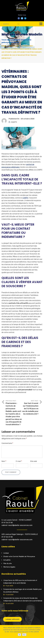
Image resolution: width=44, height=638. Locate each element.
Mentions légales (9, 567)
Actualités (14, 46)
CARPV (25, 198)
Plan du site (7, 563)
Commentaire (7, 443)
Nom (4, 461)
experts (14, 122)
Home (4, 46)
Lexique (6, 553)
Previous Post (14, 413)
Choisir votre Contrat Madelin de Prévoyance (19, 556)
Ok (19, 634)
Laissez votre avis (12, 619)
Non (24, 634)
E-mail (19, 461)
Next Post (30, 407)
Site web (33, 461)
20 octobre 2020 (27, 119)
